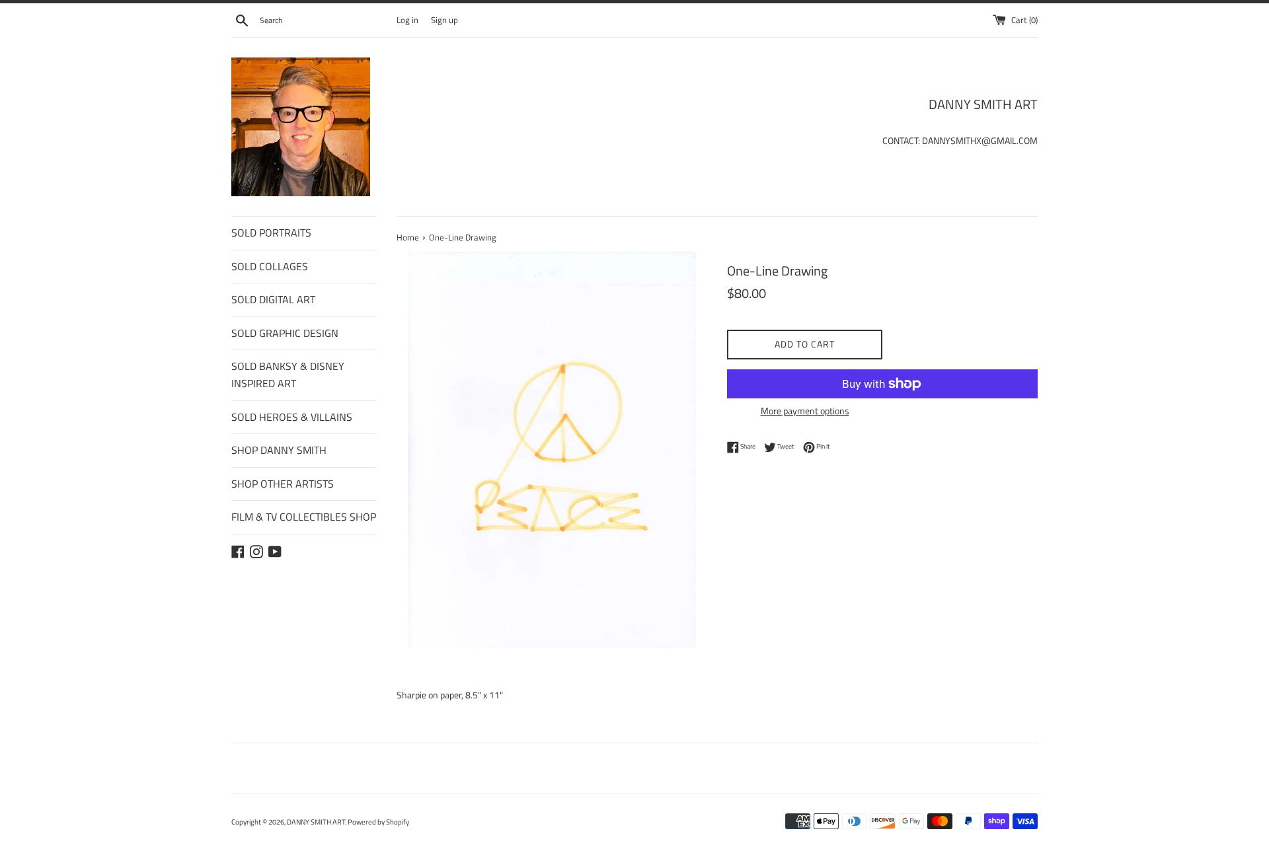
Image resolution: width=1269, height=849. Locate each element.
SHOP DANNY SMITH (279, 450)
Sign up (444, 20)
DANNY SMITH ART (316, 821)
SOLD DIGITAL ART (273, 299)
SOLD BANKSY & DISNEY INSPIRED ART (287, 374)
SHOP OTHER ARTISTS (282, 484)
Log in (407, 20)
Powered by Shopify (378, 821)
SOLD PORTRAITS (271, 232)
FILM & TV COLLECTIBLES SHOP (303, 517)
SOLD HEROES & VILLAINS (291, 417)
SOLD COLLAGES (269, 266)
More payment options (805, 411)
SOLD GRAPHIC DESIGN (284, 333)
